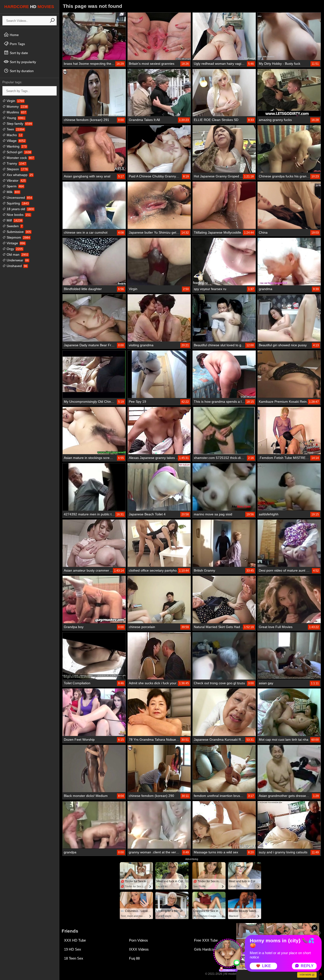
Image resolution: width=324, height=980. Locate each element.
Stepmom (18, 237)
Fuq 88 (134, 958)
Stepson (17, 169)
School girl (18, 152)
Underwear (17, 260)
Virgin (15, 101)
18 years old (20, 209)
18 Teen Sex (73, 958)
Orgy (14, 249)
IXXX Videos (139, 949)
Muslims (16, 112)
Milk (13, 192)
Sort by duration (21, 71)
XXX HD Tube (75, 940)
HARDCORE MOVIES (29, 6)
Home (14, 35)
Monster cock (20, 158)
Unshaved (16, 266)
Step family (19, 123)
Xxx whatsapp (19, 175)
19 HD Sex (72, 949)
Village (15, 141)
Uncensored (19, 197)
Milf (14, 220)
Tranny (16, 163)
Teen (15, 129)
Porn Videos (138, 940)
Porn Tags (17, 44)
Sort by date (18, 53)
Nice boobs (18, 215)
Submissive (18, 232)
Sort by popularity (22, 62)
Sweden (14, 226)
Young (15, 118)
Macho (14, 135)
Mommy (17, 106)
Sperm (15, 186)
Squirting (17, 203)
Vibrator (16, 180)
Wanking (16, 146)
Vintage (15, 243)
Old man (17, 254)
